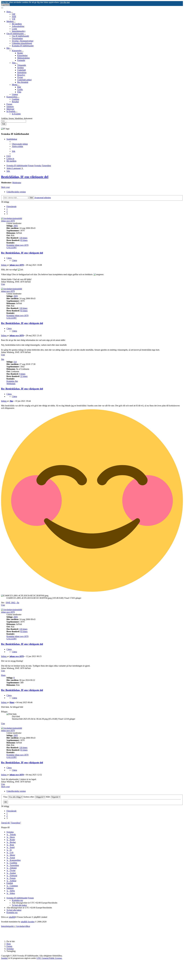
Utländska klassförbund (22, 43)
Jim (2, 359)
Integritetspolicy (18, 31)
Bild (19, 87)
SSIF (14, 16)
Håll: (48, 797)
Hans (3, 675)
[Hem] (12, 12)
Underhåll (21, 70)
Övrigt (20, 77)
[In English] (16, 112)
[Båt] (10, 48)
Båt (7, 48)
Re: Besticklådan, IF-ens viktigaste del (22, 252)
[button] (11, 206)
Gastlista (15, 99)
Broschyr (21, 75)
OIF (13, 14)
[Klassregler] (22, 51)
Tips (13, 63)
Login (14, 29)
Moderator (16, 182)
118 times (23, 238)
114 (15, 362)
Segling (20, 67)
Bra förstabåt (22, 82)
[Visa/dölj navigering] (2, 7)
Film (19, 92)
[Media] (18, 85)
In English (10, 111)
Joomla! (4, 958)
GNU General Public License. (49, 958)
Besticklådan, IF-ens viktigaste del (24, 177)
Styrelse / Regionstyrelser (22, 41)
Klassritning (22, 55)
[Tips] (16, 63)
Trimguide (21, 65)
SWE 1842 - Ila (12, 602)
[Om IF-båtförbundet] (25, 34)
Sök (3, 124)
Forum (9, 104)
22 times (23, 376)
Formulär (21, 60)
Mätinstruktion (23, 58)
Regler (20, 53)
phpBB (12, 917)
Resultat (15, 102)
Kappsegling (11, 97)
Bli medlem (17, 24)
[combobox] (13, 121)
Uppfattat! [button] (5, 5)
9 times (22, 374)
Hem (8, 12)
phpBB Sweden (27, 922)
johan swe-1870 (8, 221)
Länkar (15, 94)
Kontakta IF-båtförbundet (23, 46)
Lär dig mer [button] (65, 2)
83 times (23, 240)
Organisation (17, 38)
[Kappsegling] (18, 97)
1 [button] (7, 209)
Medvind (10, 109)
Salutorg (10, 106)
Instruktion (21, 72)
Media (14, 84)
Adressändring (18, 26)
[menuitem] (20, 144)
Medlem (9, 21)
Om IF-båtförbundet (15, 33)
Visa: (5, 797)
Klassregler (16, 50)
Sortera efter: (29, 797)
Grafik (20, 89)
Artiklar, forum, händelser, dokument (16, 118)
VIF (13, 19)
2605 (15, 226)
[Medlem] (14, 22)
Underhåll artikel (24, 80)
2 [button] (7, 211)
